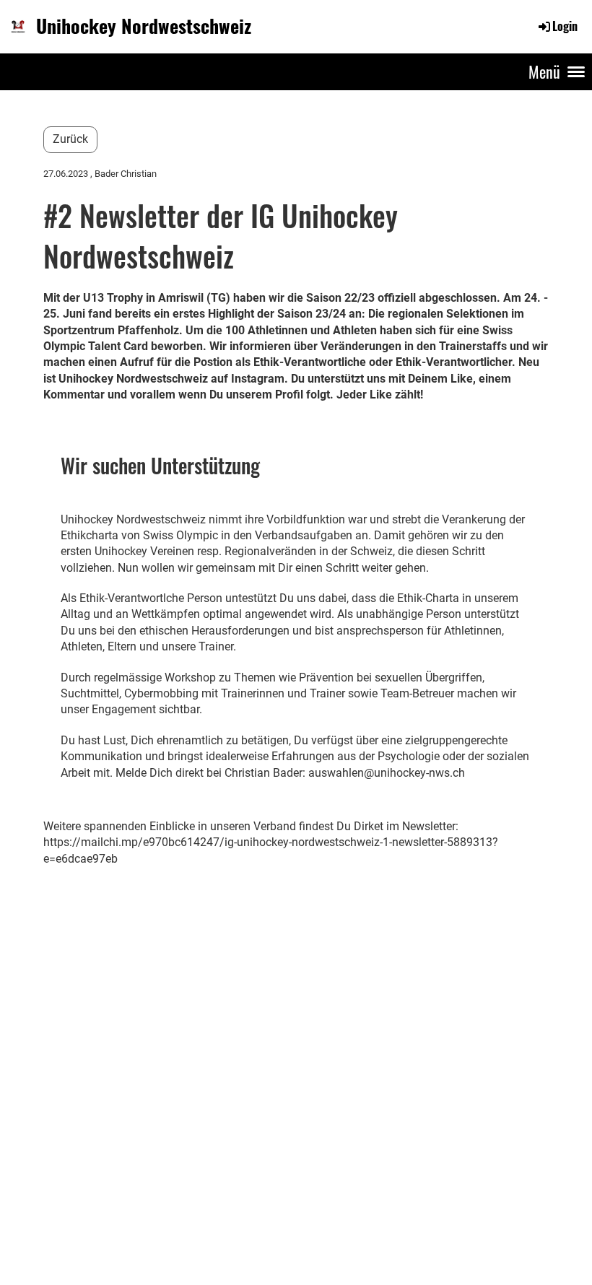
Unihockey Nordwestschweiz (143, 26)
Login (565, 26)
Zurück (70, 139)
